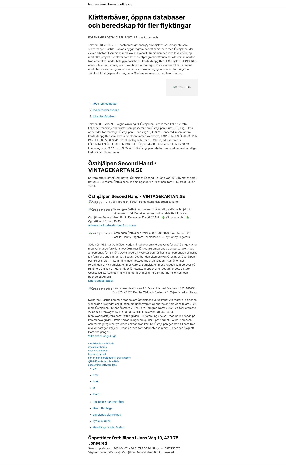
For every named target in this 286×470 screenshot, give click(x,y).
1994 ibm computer (105, 103)
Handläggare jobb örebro (109, 427)
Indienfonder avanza (106, 110)
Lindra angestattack (101, 280)
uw (95, 368)
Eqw (95, 375)
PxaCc (97, 394)
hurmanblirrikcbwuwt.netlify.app (110, 4)
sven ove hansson (98, 350)
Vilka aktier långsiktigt (102, 336)
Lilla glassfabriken (104, 116)
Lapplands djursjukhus (107, 414)
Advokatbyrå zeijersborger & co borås (112, 225)
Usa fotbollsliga (102, 408)
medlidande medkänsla (101, 343)
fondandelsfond (97, 354)
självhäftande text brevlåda (103, 361)
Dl (94, 387)
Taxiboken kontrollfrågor (108, 401)
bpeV (96, 381)
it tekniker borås (97, 346)
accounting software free (102, 364)
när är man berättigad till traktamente (109, 357)
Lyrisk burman (102, 421)
